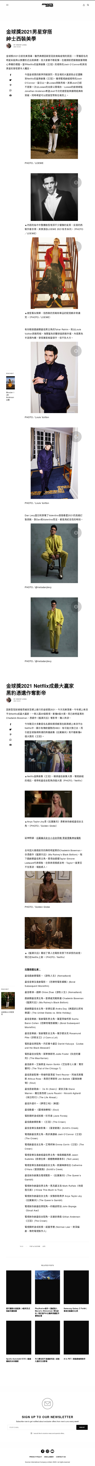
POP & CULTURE (35, 1246)
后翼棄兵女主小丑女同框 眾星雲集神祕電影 (58, 838)
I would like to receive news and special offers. (48, 1433)
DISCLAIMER (49, 1457)
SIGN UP (82, 1427)
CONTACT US (61, 1457)
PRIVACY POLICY (35, 1457)
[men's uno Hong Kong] (47, 5)
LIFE (44, 1246)
